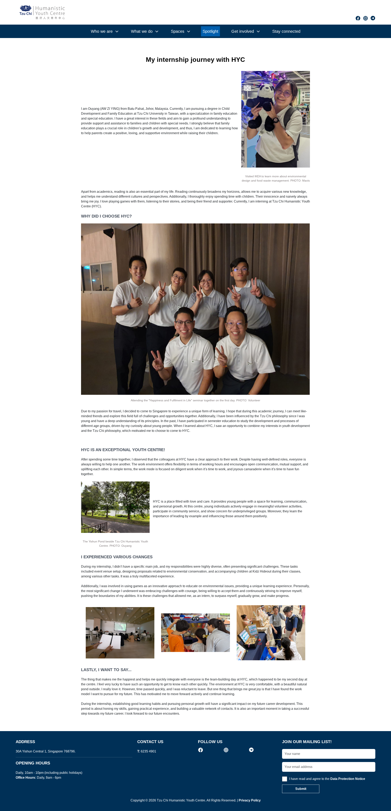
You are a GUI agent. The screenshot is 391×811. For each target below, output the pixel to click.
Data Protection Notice (347, 779)
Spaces (177, 31)
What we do (142, 31)
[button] (104, 31)
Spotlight (210, 31)
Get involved (242, 31)
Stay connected (286, 31)
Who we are (102, 31)
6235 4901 (148, 751)
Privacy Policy (250, 800)
